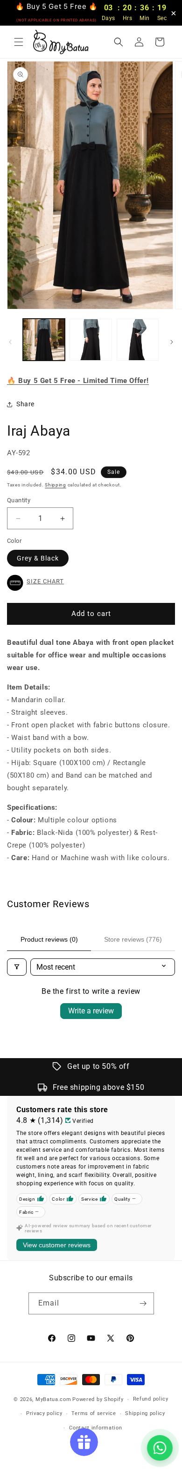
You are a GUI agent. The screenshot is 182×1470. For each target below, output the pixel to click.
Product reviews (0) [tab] (49, 939)
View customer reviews (57, 1245)
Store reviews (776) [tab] (133, 939)
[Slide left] (10, 342)
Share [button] (25, 404)
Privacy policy (44, 1413)
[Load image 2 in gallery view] (91, 340)
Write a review (91, 1010)
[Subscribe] (143, 1303)
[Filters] (17, 967)
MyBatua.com (53, 1399)
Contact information (95, 1428)
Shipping (55, 484)
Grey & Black (38, 558)
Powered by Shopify (98, 1399)
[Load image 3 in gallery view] (138, 340)
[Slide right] (171, 342)
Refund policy (150, 1399)
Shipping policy (145, 1413)
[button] (18, 42)
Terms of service (93, 1413)
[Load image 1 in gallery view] (44, 340)
